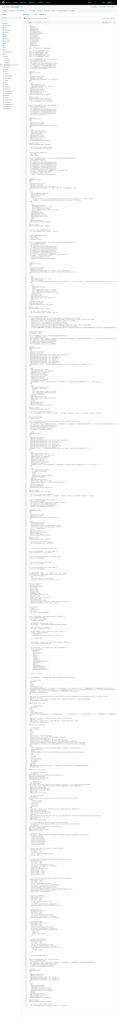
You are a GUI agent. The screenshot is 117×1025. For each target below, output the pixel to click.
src (31, 14)
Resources (23, 2)
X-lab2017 (7, 7)
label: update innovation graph (37, 18)
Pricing (47, 2)
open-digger (15, 7)
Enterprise (40, 2)
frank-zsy (28, 18)
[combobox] (11, 20)
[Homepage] (3, 2)
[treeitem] (10, 65)
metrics (36, 14)
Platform (8, 2)
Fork (103, 6)
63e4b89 (103, 18)
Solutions (15, 2)
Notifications (94, 6)
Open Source (32, 2)
